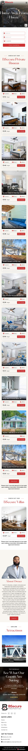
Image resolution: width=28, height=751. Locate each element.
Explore (14, 618)
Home (3, 720)
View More (14, 481)
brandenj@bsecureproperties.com (11, 742)
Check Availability (14, 45)
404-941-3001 (6, 739)
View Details (21, 97)
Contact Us (4, 729)
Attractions (4, 727)
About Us (3, 722)
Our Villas (3, 725)
